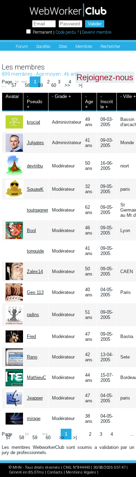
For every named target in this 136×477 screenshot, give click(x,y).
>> (67, 85)
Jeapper (35, 398)
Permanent (42, 32)
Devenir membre (96, 32)
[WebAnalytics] (113, 472)
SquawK (35, 189)
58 (27, 85)
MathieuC (36, 377)
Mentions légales (81, 472)
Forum (22, 46)
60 (53, 85)
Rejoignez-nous (104, 77)
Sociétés (43, 46)
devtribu (35, 165)
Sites (63, 46)
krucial (33, 122)
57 (14, 85)
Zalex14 (35, 271)
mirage (33, 418)
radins (33, 314)
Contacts (55, 472)
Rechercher (110, 46)
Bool (31, 230)
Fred (31, 336)
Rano (32, 357)
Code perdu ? (67, 32)
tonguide (35, 251)
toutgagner (37, 210)
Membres (83, 46)
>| (80, 85)
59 (40, 85)
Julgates (35, 142)
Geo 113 (35, 292)
